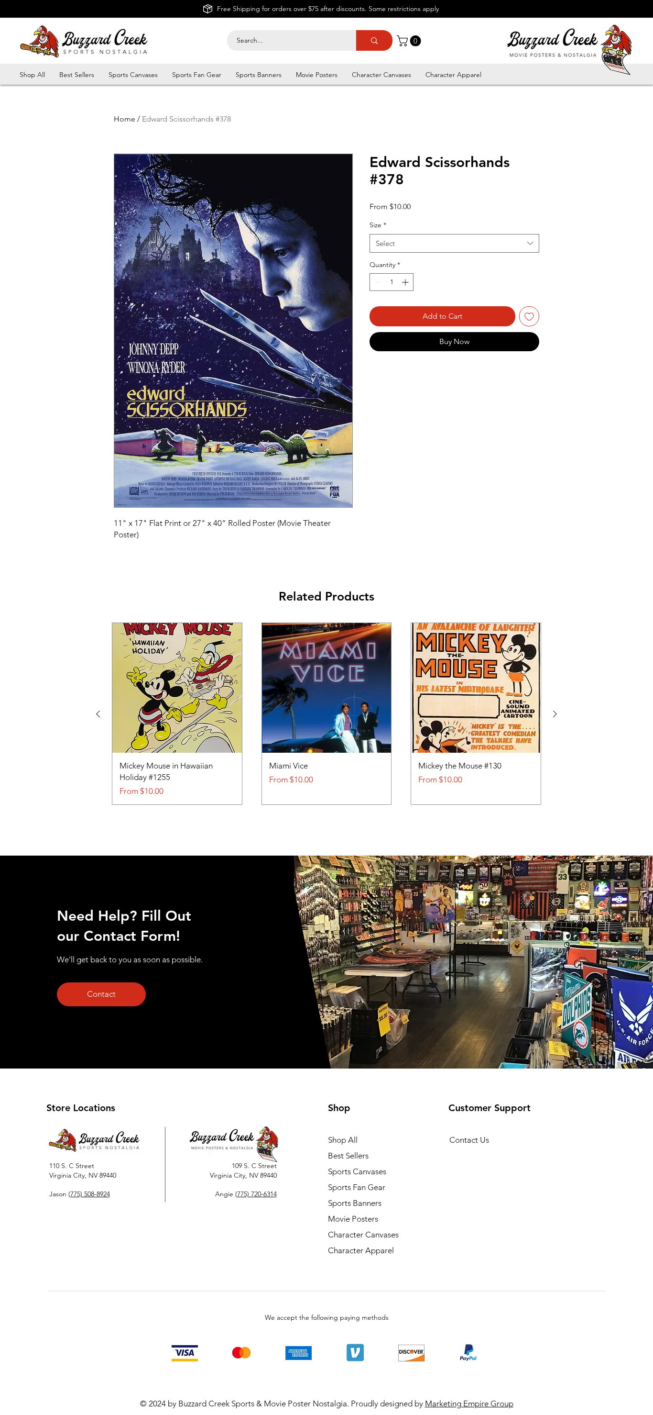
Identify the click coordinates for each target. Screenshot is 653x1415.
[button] (410, 40)
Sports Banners (354, 1203)
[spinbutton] (391, 282)
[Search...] (374, 40)
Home (124, 118)
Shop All (343, 1140)
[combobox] (454, 243)
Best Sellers (348, 1155)
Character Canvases (363, 1234)
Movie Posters (353, 1219)
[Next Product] (555, 714)
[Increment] (406, 282)
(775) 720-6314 (256, 1194)
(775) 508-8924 (89, 1194)
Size (378, 225)
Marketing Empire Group (469, 1403)
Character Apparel (361, 1250)
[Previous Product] (98, 714)
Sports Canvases (357, 1171)
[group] (326, 713)
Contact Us (469, 1140)
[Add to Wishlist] (529, 316)
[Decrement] (377, 282)
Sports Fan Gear (356, 1187)
